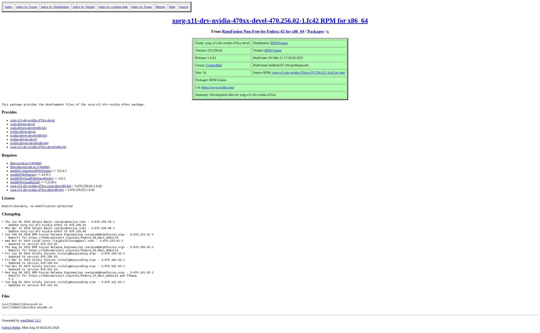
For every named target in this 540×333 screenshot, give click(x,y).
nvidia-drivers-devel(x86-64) (29, 143)
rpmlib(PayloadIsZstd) (25, 182)
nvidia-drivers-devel (23, 139)
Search (183, 7)
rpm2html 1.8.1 (30, 320)
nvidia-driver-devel (22, 132)
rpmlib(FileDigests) (23, 174)
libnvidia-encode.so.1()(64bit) (30, 167)
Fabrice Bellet (11, 327)
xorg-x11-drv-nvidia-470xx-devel (32, 120)
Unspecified (214, 65)
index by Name (141, 7)
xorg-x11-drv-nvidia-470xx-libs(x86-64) (37, 190)
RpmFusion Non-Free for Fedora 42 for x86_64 (263, 31)
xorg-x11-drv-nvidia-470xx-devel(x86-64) (38, 147)
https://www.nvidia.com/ (217, 87)
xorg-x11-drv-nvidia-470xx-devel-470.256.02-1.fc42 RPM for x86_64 (270, 20)
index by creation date (113, 7)
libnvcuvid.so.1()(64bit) (26, 163)
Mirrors (160, 7)
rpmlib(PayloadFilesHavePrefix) (31, 178)
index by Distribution (55, 7)
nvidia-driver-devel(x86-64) (28, 135)
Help (172, 7)
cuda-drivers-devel (22, 124)
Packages (316, 31)
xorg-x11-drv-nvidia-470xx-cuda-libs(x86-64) (40, 186)
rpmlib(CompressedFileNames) (31, 171)
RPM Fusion (279, 43)
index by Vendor (84, 7)
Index (9, 7)
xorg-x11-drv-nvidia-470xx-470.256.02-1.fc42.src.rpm (308, 72)
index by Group (26, 7)
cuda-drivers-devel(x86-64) (28, 128)
